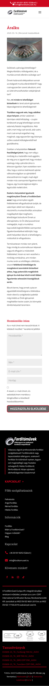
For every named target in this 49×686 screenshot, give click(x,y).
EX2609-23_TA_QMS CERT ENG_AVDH (19, 660)
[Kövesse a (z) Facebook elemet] (7, 577)
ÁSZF (30, 676)
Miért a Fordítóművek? (14, 529)
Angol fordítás (11, 502)
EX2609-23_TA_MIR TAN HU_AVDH (18, 656)
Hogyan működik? (12, 533)
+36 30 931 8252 (20, 2)
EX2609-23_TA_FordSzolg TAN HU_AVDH (20, 652)
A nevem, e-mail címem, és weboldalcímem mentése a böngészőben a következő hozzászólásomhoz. (18, 396)
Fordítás (8, 526)
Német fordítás (11, 506)
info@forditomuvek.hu (19, 560)
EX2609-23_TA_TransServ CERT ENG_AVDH (21, 664)
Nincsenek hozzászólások (29, 33)
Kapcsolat (13, 481)
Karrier (29, 679)
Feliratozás (9, 499)
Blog (7, 536)
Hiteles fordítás (11, 509)
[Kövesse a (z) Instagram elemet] (18, 577)
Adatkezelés (22, 676)
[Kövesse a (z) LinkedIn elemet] (12, 577)
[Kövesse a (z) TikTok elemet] (23, 577)
